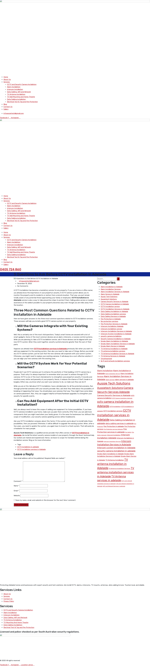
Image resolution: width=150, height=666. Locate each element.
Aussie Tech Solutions (109, 297)
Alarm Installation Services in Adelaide (115, 292)
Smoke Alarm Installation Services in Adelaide (118, 344)
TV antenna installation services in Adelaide (115, 472)
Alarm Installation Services (111, 289)
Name (16, 486)
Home (6, 77)
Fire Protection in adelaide (114, 426)
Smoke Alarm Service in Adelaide (113, 346)
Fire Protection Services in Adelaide (114, 324)
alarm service (110, 380)
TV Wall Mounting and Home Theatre (21, 97)
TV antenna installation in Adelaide (112, 464)
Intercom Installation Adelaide (112, 326)
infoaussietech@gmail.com (29, 281)
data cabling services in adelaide (120, 423)
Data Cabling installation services (113, 314)
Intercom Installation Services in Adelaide (116, 331)
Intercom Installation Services (112, 441)
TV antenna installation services (113, 351)
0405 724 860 (10, 269)
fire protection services (109, 321)
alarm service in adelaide (124, 380)
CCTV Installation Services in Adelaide (115, 309)
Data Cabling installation (16, 99)
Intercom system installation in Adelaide (116, 448)
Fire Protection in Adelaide (111, 319)
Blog (5, 104)
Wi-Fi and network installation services (115, 361)
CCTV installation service (110, 307)
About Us (7, 79)
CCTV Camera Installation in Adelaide (115, 304)
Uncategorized (106, 359)
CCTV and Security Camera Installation (21, 84)
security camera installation (111, 336)
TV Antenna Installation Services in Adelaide (117, 354)
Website (17, 496)
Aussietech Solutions (109, 299)
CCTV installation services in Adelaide (31, 449)
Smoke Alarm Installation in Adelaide (114, 341)
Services (7, 82)
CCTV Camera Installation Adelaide (122, 398)
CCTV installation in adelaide (28, 447)
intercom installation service (111, 329)
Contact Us (8, 107)
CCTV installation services (113, 411)
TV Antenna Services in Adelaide (113, 356)
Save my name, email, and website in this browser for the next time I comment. (46, 500)
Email (16, 491)
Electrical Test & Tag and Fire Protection (22, 102)
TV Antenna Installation (16, 94)
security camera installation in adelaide (116, 451)
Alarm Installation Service (112, 373)
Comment (18, 481)
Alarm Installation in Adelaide (112, 287)
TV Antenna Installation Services (119, 468)
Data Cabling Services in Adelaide (113, 316)
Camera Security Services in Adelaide (114, 302)
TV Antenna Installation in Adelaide (114, 349)
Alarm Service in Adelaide (110, 294)
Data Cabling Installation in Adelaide (114, 311)
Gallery (6, 109)
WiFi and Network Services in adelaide (114, 486)
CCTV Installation (115, 406)
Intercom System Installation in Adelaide (116, 334)
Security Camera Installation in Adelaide (116, 339)
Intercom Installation (15, 89)
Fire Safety (128, 432)
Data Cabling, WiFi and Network (19, 92)
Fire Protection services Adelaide (113, 429)
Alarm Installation (13, 87)
